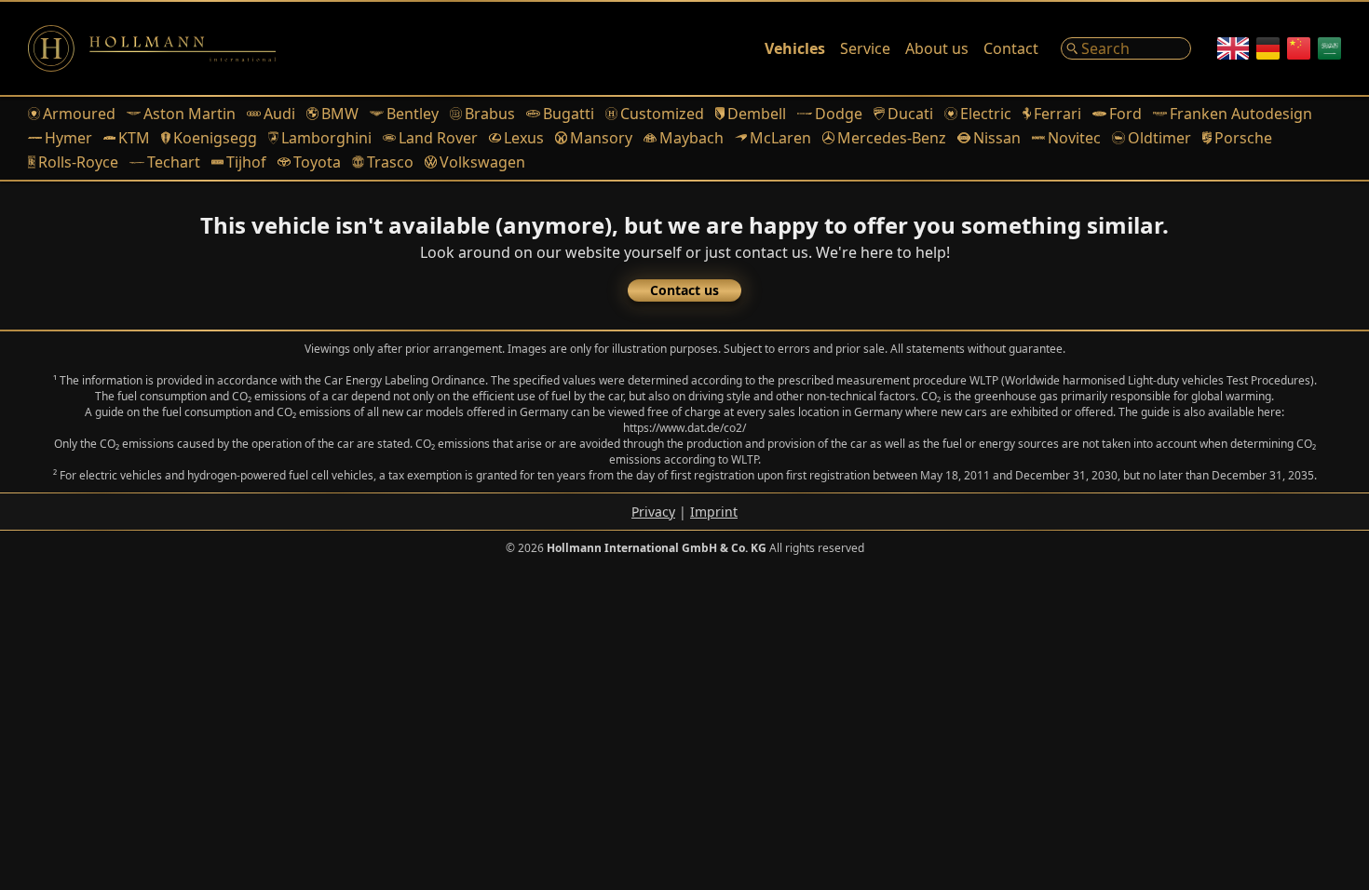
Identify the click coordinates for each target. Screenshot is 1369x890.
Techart (173, 162)
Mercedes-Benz (891, 138)
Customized (662, 113)
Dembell (756, 113)
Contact (1010, 48)
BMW (340, 113)
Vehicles (795, 48)
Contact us (684, 290)
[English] (1233, 48)
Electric (985, 113)
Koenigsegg (215, 138)
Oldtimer (1159, 138)
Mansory (601, 138)
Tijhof (246, 162)
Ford (1125, 113)
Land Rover (438, 138)
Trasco (390, 162)
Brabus (490, 113)
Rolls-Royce (78, 162)
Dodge (838, 113)
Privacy (653, 511)
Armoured (79, 113)
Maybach (691, 138)
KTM (134, 138)
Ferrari (1057, 113)
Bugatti (568, 113)
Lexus (524, 138)
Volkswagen (482, 162)
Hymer (68, 138)
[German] (1268, 48)
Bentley (412, 113)
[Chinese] (1298, 48)
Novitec (1074, 138)
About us (937, 48)
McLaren (780, 138)
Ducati (910, 113)
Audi (279, 113)
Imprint (714, 511)
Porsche (1243, 138)
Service (865, 48)
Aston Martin (189, 113)
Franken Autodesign (1241, 113)
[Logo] (152, 48)
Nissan (996, 138)
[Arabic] (1329, 48)
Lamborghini (326, 138)
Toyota (316, 162)
